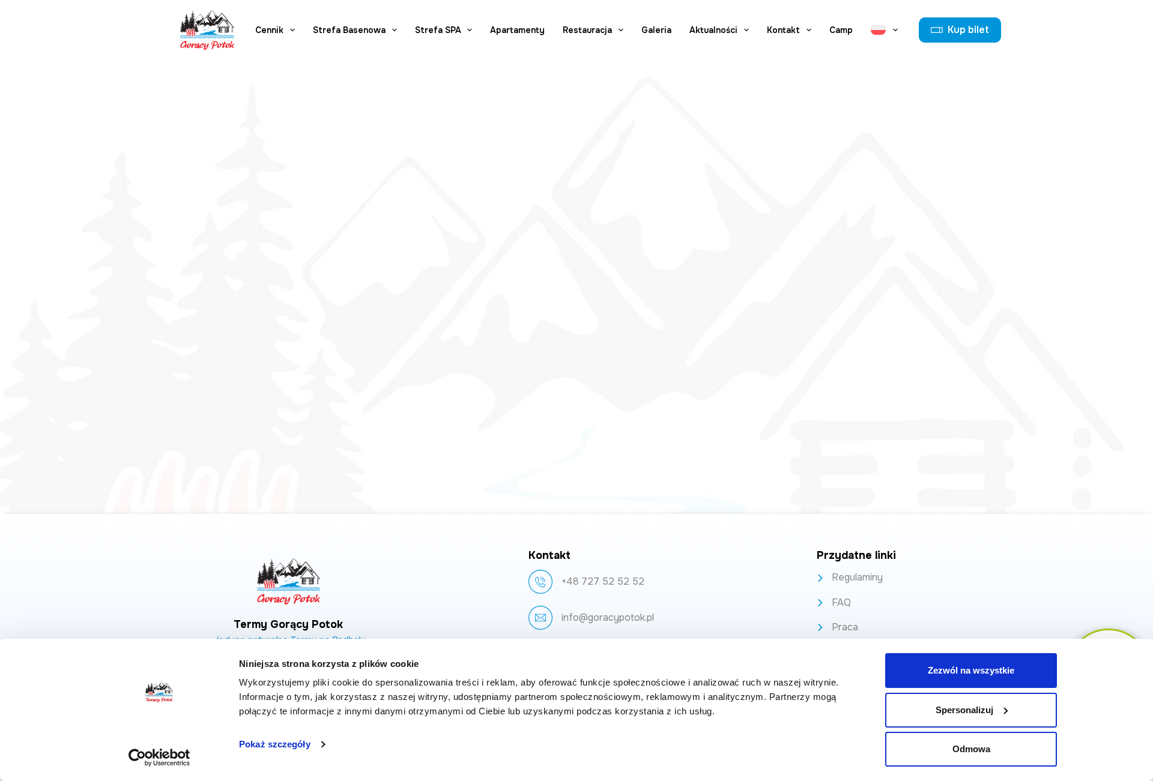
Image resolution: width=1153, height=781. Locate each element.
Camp (841, 30)
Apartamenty (517, 30)
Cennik (269, 30)
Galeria (656, 30)
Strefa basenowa (349, 30)
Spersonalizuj (964, 710)
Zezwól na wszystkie (971, 670)
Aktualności (713, 30)
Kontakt (783, 30)
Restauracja (587, 30)
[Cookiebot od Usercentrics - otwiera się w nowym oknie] (159, 758)
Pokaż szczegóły (274, 744)
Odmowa (971, 749)
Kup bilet (968, 29)
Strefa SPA (438, 30)
